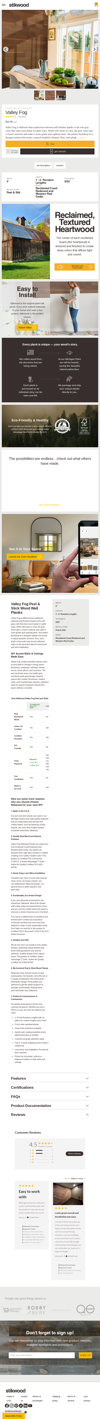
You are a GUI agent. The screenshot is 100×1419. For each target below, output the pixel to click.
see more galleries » (50, 504)
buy (52, 144)
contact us (19, 1046)
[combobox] (75, 1178)
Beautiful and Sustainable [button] (77, 267)
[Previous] (5, 49)
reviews (59, 165)
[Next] (94, 49)
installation (33, 1050)
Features (18, 1078)
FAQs (15, 1097)
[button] (13, 1416)
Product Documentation (31, 1106)
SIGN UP (85, 1355)
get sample (60, 151)
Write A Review (74, 1154)
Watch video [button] (25, 327)
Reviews (18, 1115)
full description (43, 165)
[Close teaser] (25, 1412)
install (17, 884)
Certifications (22, 1087)
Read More (82, 138)
